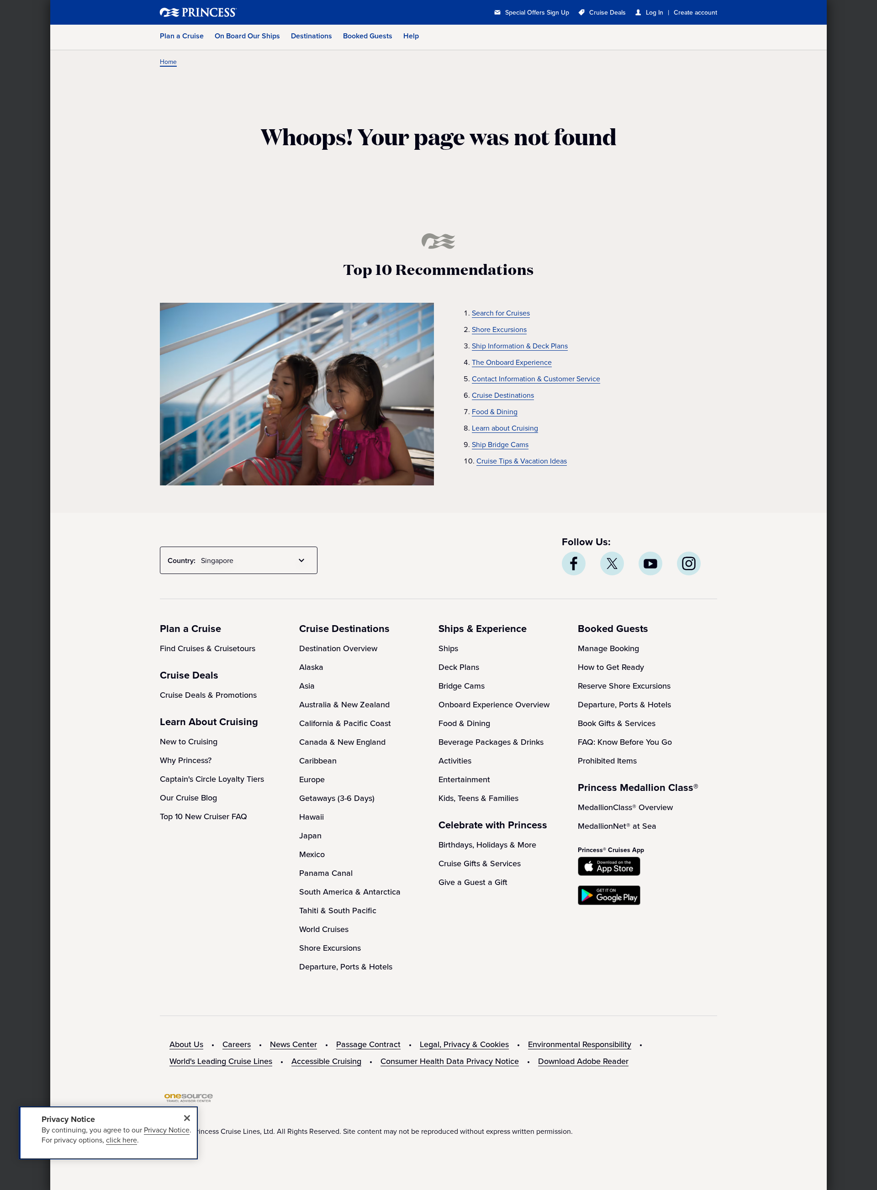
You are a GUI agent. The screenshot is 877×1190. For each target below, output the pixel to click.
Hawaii (311, 816)
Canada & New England (342, 742)
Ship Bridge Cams (500, 444)
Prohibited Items (607, 760)
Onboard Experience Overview (493, 704)
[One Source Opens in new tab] (188, 1100)
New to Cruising (188, 741)
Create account (695, 12)
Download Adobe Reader (583, 1061)
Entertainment (464, 779)
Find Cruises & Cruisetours (207, 648)
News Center (293, 1044)
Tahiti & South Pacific (337, 910)
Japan (310, 835)
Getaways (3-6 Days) (337, 798)
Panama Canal (326, 873)
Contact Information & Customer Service (536, 379)
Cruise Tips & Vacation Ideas (521, 461)
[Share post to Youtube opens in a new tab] (650, 563)
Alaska (311, 667)
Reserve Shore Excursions (624, 685)
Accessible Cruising (326, 1061)
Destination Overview (338, 648)
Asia (307, 685)
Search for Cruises (501, 313)
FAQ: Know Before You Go (625, 742)
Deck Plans (458, 667)
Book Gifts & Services (616, 723)
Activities (454, 760)
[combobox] (254, 560)
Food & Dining (495, 411)
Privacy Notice (167, 1130)
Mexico (312, 854)
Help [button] (411, 36)
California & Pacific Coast (345, 723)
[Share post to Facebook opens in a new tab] (574, 563)
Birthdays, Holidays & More (487, 844)
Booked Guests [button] (367, 36)
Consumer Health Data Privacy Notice (449, 1061)
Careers (236, 1044)
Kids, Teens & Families (478, 798)
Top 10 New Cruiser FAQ (203, 816)
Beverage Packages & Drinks (491, 742)
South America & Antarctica (350, 891)
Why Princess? (185, 760)
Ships (448, 648)
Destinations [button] (311, 36)
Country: (181, 560)
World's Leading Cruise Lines (220, 1061)
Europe (312, 779)
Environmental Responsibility (579, 1044)
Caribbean (318, 760)
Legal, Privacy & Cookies (464, 1044)
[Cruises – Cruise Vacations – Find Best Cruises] (228, 12)
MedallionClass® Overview (625, 807)
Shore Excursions (499, 329)
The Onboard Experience (512, 362)
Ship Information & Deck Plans (520, 346)
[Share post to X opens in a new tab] (612, 563)
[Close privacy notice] (187, 1118)
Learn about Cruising (505, 428)
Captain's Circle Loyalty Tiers (212, 779)
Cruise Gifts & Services (479, 863)
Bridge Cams (461, 685)
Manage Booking (608, 648)
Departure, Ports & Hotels (345, 966)
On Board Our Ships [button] (247, 36)
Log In (654, 12)
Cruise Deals (607, 12)
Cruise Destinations (503, 395)
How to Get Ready (611, 667)
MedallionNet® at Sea (617, 826)
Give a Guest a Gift (472, 882)
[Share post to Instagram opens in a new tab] (689, 563)
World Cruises (324, 929)
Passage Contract (368, 1044)
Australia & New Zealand (344, 704)
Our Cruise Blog (188, 797)
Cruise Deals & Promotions (208, 694)
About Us (186, 1044)
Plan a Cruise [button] (182, 36)
